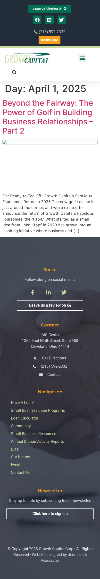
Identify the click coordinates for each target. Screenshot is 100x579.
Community (21, 426)
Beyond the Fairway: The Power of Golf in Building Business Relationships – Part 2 (47, 116)
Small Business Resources (33, 433)
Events (16, 464)
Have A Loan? (23, 402)
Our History (20, 457)
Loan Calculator (24, 418)
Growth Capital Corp (56, 549)
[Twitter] (62, 20)
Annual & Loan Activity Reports (37, 441)
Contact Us (20, 472)
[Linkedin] (49, 20)
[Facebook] (37, 20)
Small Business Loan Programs (38, 410)
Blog (15, 449)
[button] (82, 58)
